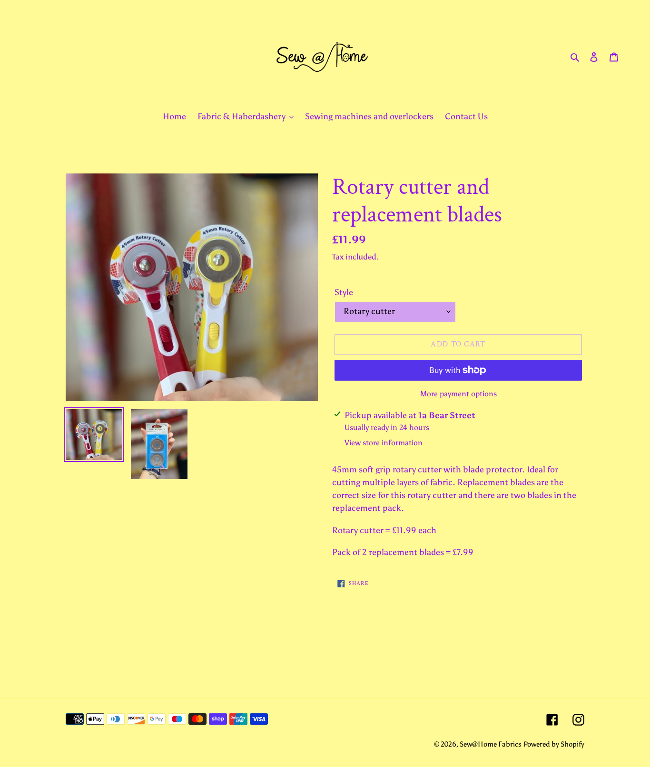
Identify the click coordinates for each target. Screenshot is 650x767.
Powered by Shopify (553, 744)
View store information (384, 442)
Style (344, 292)
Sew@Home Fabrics (491, 744)
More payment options (458, 393)
